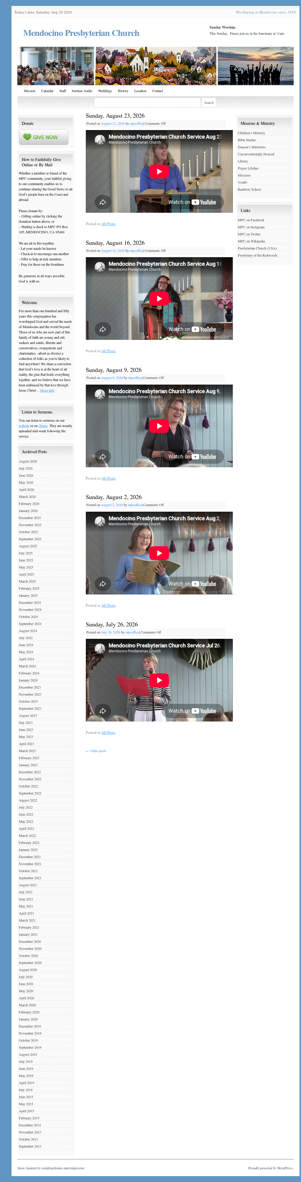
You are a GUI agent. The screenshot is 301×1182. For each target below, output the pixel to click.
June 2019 (26, 1068)
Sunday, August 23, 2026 (115, 115)
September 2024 (30, 623)
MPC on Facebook (251, 219)
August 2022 (28, 800)
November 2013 (30, 1132)
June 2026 (26, 475)
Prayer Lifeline (248, 168)
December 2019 (30, 1026)
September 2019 (30, 1047)
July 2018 (26, 1089)
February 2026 (29, 503)
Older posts (96, 750)
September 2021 (30, 877)
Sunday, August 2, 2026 (114, 497)
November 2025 (30, 524)
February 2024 (29, 673)
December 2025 (30, 517)
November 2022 (30, 779)
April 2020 (26, 997)
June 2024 (26, 644)
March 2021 (27, 920)
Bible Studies (247, 139)
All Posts (108, 223)
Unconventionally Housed (256, 154)
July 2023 (26, 722)
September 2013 (30, 1146)
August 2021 (28, 884)
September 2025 (30, 538)
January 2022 (28, 849)
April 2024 (26, 658)
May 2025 (26, 567)
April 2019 (26, 1082)
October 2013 (28, 1139)
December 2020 (30, 941)
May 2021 (26, 906)
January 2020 (28, 1019)
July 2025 (26, 553)
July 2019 (26, 1061)
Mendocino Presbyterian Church (81, 32)
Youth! (243, 182)
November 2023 (30, 694)
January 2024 (28, 680)
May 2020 (26, 990)
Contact (157, 90)
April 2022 (26, 828)
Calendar (47, 90)
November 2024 (30, 609)
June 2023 (26, 729)
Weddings (105, 90)
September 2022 (30, 793)
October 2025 (28, 531)
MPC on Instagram (251, 227)
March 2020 (27, 1005)
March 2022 (27, 835)
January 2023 (28, 764)
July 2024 (26, 637)
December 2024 (30, 602)
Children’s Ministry (251, 132)
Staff (62, 90)
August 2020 (28, 969)
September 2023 (30, 708)
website (24, 425)
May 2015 (26, 1103)
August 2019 (28, 1054)
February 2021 (29, 927)
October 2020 (28, 955)
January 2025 (28, 595)
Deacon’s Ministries (252, 146)
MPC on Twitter (249, 234)
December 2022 (30, 771)
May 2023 (26, 736)
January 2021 (28, 934)
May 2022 (26, 821)
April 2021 (26, 913)
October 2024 (28, 616)
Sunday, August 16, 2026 (115, 243)
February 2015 (29, 1117)
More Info (47, 390)
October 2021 (28, 870)
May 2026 (26, 482)
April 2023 (26, 743)
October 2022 (28, 786)
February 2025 (29, 588)
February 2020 (29, 1012)
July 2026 (26, 468)
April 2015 (26, 1110)
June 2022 (26, 814)
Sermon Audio (82, 90)
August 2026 (28, 461)
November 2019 (30, 1033)
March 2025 (27, 581)
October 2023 (28, 701)
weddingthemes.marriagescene (62, 1168)
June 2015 (26, 1096)
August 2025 (28, 545)
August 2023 (28, 715)
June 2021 (26, 899)
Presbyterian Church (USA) (257, 248)
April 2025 (26, 574)
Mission (29, 90)
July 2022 (26, 807)
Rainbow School (249, 189)
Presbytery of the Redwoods (257, 255)
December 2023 (30, 687)
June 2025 (26, 560)
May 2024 (26, 651)
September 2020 (30, 962)
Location (140, 90)
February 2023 (29, 757)
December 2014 (30, 1125)
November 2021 (30, 863)
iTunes (43, 425)
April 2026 (26, 489)
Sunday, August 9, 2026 (114, 370)
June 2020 (26, 983)
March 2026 (27, 496)
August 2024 (28, 630)
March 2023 (27, 750)
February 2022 (29, 842)
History (123, 90)
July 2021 (26, 892)
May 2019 (26, 1075)
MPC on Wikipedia (251, 241)
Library (243, 161)
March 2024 (27, 666)
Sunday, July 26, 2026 (112, 624)
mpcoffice (136, 123)
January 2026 (28, 510)
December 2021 (30, 856)
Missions (244, 175)
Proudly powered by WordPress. (271, 1168)
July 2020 (26, 976)
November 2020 (30, 948)
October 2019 (28, 1040)
